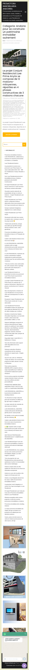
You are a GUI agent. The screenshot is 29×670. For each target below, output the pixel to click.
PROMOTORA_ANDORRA (16, 98)
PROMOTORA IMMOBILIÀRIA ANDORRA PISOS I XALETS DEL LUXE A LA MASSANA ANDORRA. (14, 386)
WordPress (19, 665)
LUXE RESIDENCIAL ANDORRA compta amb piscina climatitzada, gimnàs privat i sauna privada (14, 410)
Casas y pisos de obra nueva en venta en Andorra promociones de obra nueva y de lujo (14, 518)
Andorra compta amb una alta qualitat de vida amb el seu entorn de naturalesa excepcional (15, 468)
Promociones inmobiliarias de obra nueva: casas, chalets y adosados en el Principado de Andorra (14, 113)
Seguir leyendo (11, 134)
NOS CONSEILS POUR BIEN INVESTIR (13, 109)
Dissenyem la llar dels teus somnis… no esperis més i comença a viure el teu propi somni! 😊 (14, 219)
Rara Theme (20, 663)
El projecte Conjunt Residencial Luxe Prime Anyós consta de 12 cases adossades (14, 301)
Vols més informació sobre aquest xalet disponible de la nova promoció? (14, 344)
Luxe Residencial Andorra (11, 163)
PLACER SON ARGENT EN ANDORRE (12, 110)
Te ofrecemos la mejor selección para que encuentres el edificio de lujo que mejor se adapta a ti (14, 399)
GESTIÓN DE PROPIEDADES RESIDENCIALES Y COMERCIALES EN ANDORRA (14, 436)
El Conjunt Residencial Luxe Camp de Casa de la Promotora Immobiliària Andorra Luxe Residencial (14, 492)
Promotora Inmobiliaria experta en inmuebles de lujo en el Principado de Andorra (14, 234)
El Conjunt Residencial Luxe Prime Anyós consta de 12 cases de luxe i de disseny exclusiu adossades (14, 186)
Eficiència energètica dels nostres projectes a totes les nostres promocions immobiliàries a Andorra (14, 499)
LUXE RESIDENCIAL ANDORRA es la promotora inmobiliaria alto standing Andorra (14, 393)
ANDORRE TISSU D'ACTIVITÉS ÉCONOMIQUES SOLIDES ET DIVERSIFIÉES (13, 102)
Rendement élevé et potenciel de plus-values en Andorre (13, 116)
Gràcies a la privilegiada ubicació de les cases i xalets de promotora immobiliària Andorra (14, 479)
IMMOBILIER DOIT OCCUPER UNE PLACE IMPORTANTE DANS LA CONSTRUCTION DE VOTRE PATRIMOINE (13, 108)
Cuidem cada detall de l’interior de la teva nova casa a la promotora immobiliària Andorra (14, 422)
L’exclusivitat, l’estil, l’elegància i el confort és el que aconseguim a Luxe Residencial (14, 486)
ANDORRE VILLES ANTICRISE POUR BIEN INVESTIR (14, 104)
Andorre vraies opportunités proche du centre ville (12, 105)
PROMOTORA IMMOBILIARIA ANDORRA (9, 6)
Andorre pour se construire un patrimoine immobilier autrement (13, 101)
